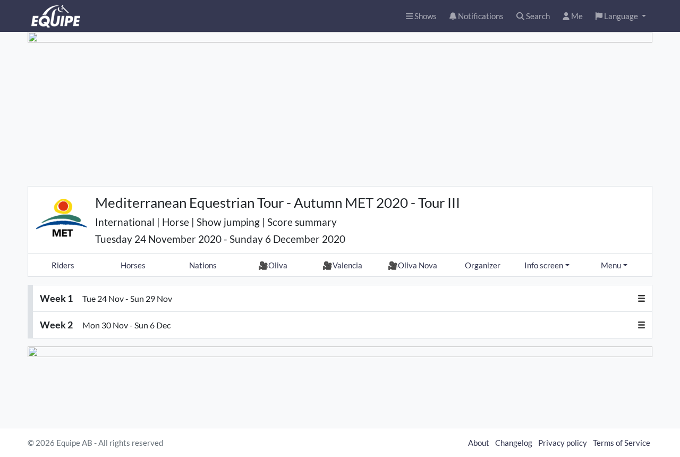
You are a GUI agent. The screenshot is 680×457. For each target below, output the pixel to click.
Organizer (482, 265)
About (478, 442)
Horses (133, 265)
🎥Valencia (342, 265)
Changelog (513, 442)
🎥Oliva (272, 265)
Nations (203, 265)
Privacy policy (562, 442)
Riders (63, 265)
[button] (620, 16)
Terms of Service (621, 442)
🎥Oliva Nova (412, 265)
